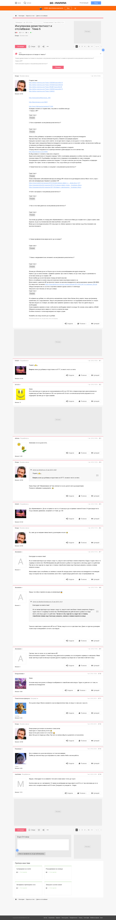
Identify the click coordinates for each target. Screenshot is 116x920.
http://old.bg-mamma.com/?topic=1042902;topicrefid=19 (46, 89)
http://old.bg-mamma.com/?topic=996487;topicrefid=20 (45, 87)
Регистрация (84, 3)
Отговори (20, 46)
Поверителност (73, 917)
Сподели (70, 323)
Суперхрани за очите (23, 869)
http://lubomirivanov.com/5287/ (38, 102)
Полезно (83, 323)
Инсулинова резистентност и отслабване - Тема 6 (33, 27)
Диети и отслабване (41, 899)
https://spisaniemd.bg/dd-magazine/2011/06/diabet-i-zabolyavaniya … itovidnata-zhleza (55, 187)
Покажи (58, 67)
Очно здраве (23, 872)
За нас (45, 917)
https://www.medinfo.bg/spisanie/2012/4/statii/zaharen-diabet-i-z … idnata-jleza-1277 (54, 183)
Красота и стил (30, 899)
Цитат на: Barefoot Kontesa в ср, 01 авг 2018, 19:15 (47, 601)
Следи (33, 46)
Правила (58, 917)
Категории (21, 899)
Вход (96, 3)
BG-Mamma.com (25, 917)
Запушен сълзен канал (54, 885)
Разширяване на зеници (54, 869)
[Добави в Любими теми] (39, 46)
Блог (101, 917)
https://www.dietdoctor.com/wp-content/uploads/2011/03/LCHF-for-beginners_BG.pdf (71, 284)
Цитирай (96, 323)
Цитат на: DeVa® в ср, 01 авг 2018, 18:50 (44, 470)
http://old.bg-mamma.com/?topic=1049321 (42, 91)
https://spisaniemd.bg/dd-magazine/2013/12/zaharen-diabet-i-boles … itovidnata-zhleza (55, 185)
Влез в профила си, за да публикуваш (31, 854)
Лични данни (65, 917)
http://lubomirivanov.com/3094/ (38, 152)
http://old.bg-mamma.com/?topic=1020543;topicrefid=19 (46, 82)
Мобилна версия (94, 917)
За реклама (51, 917)
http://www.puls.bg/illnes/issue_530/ (40, 98)
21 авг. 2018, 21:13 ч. (58, 22)
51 (88, 46)
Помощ (80, 917)
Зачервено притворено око (26, 885)
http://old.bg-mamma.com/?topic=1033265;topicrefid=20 (46, 85)
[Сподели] (43, 46)
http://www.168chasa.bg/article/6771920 (41, 106)
